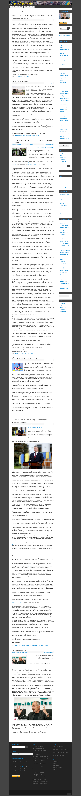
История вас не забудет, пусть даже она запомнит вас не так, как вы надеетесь (33, 16)
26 (13, 770)
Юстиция (34, 781)
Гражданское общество (25, 645)
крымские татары (40, 781)
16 (22, 766)
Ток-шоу (37, 779)
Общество (21, 19)
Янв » (16, 772)
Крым (41, 763)
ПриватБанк (31, 353)
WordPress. (48, 792)
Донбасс (41, 758)
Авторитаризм (17, 76)
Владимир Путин (35, 752)
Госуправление (44, 754)
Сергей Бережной (21, 3)
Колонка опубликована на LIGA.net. (35, 427)
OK (68, 28)
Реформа (42, 772)
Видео (44, 748)
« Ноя (13, 772)
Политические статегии (38, 770)
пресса (18, 736)
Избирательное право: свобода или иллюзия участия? (64, 46)
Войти (61, 155)
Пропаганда (37, 772)
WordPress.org (63, 161)
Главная (13, 6)
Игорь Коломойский (18, 353)
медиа (16, 736)
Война (33, 754)
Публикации (19, 6)
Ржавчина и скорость (20, 81)
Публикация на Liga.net (25, 144)
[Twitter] (70, 2)
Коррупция (32, 645)
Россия (27, 76)
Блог (26, 6)
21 (17, 768)
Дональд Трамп (23, 76)
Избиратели (39, 760)
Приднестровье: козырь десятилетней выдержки (64, 84)
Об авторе (31, 6)
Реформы (33, 135)
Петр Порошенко (30, 566)
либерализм (45, 781)
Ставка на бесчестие (64, 60)
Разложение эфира (19, 650)
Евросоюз (24, 415)
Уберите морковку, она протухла (24, 358)
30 (22, 770)
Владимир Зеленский (39, 751)
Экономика (32, 144)
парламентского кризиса (21, 482)
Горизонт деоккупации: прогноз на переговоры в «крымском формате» (65, 100)
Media (36, 746)
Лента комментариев (64, 159)
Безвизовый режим (18, 415)
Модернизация (28, 135)
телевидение (22, 736)
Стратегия (37, 135)
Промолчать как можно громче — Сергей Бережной (64, 129)
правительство (39, 783)
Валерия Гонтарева (32, 164)
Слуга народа (35, 776)
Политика (25, 19)
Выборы (38, 754)
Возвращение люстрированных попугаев (63, 113)
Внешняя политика (43, 752)
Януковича (45, 435)
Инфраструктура (22, 135)
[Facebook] (68, 2)
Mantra (44, 792)
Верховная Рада (17, 645)
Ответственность (36, 766)
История (43, 760)
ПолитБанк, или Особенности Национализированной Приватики (32, 141)
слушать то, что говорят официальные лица (27, 162)
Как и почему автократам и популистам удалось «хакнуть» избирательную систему (65, 55)
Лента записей (63, 157)
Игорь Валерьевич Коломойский (38, 272)
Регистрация (62, 153)
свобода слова (44, 783)
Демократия (45, 756)
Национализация (25, 353)
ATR (33, 746)
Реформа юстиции (37, 424)
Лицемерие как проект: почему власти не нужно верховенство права (30, 420)
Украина (27, 415)
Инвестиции (17, 135)
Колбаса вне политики (64, 49)
